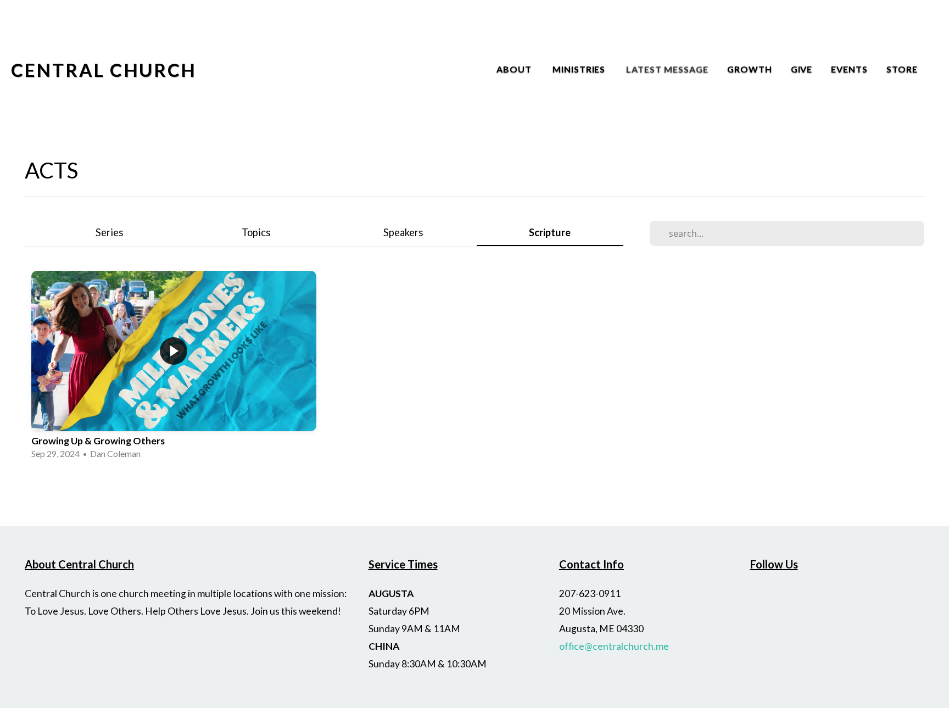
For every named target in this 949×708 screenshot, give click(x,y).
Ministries (580, 69)
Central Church (103, 70)
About (515, 69)
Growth (749, 69)
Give (802, 69)
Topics (256, 232)
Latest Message (667, 69)
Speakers (403, 232)
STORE (902, 69)
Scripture (550, 232)
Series (109, 232)
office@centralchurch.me (614, 646)
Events (849, 69)
